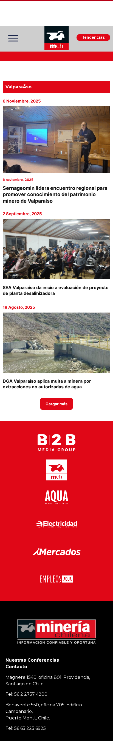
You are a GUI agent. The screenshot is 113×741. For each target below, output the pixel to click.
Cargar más (56, 403)
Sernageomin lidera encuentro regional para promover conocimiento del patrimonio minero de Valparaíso (55, 194)
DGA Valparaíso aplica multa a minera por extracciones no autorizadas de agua (47, 383)
